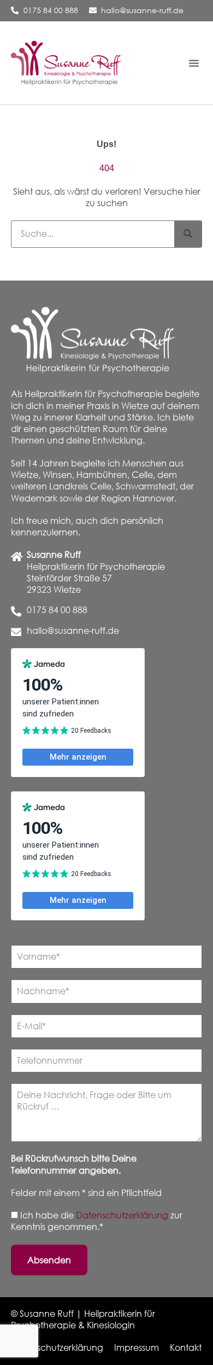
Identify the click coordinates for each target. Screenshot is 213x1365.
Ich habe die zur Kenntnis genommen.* (96, 1221)
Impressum (136, 1347)
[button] (194, 63)
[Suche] (188, 234)
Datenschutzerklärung (123, 1215)
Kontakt (186, 1347)
